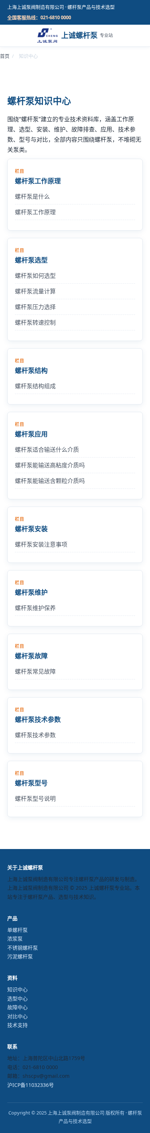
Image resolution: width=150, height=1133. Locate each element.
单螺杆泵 (17, 929)
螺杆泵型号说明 (35, 799)
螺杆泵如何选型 (35, 276)
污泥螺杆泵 (20, 956)
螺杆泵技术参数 (35, 735)
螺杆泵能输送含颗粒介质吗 (50, 481)
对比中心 (17, 1016)
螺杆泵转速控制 (35, 322)
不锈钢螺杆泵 (22, 947)
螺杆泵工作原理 (35, 212)
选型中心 (17, 998)
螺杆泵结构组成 (35, 386)
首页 (4, 56)
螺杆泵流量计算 (35, 291)
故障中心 (17, 1007)
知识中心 (17, 989)
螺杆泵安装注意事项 (41, 544)
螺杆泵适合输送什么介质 (47, 450)
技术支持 (17, 1025)
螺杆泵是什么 (32, 196)
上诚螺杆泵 (86, 35)
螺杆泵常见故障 (35, 671)
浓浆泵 (15, 938)
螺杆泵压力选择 (35, 307)
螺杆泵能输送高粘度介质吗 (50, 465)
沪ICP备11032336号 (30, 1084)
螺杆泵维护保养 (35, 608)
